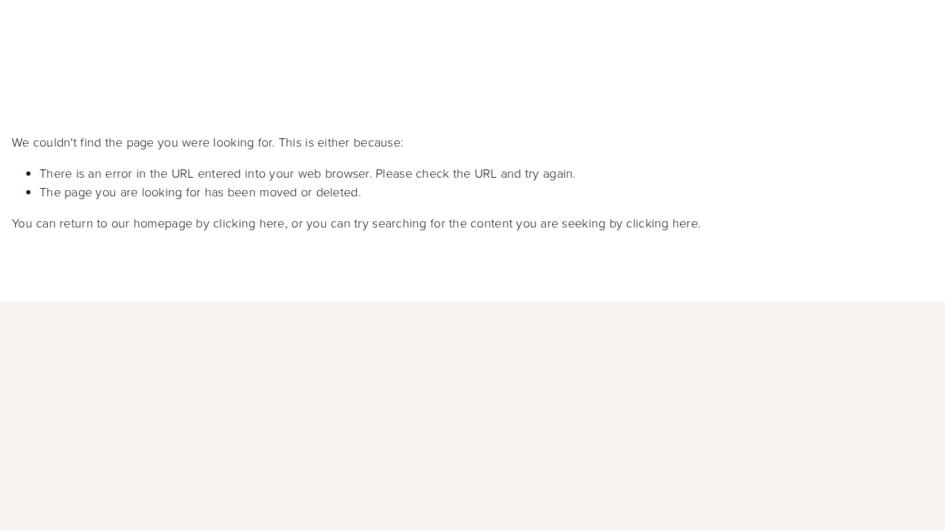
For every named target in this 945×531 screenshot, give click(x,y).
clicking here (249, 222)
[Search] (123, 31)
